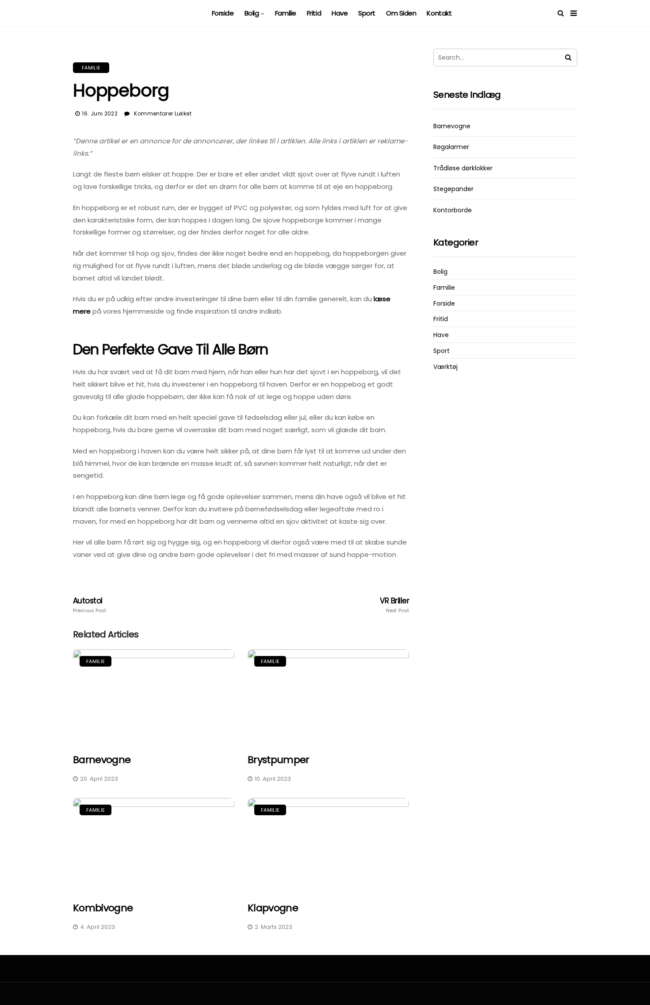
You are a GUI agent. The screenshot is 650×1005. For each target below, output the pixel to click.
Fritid (314, 13)
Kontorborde (452, 210)
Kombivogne (103, 908)
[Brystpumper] (328, 696)
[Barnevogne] (153, 696)
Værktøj (445, 367)
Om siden (401, 13)
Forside (223, 13)
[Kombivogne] (153, 844)
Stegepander (453, 188)
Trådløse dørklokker (463, 168)
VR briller (394, 605)
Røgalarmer (451, 146)
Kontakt (439, 13)
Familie (285, 13)
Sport (366, 13)
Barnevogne (101, 760)
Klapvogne (273, 908)
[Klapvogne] (328, 844)
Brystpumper (279, 760)
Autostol (89, 605)
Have (340, 13)
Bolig (252, 13)
